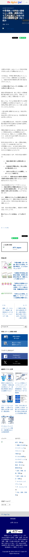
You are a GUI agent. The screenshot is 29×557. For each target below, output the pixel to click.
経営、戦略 (18, 442)
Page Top (6, 514)
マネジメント (19, 451)
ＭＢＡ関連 (18, 462)
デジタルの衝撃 (19, 456)
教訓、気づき (6, 24)
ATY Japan (10, 29)
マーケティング (19, 448)
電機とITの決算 (21, 445)
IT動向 (17, 453)
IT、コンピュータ (22, 487)
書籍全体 (17, 468)
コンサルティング (20, 459)
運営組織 (12, 518)
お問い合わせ (14, 522)
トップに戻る (6, 227)
